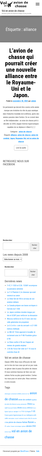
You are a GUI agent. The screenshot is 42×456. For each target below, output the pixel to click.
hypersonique (17, 415)
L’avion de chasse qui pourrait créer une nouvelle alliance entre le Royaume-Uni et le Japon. (21, 73)
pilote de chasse (15, 422)
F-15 (19, 411)
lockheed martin (23, 418)
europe (16, 411)
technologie (18, 426)
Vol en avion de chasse (13, 10)
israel (16, 418)
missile (34, 418)
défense (30, 408)
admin (33, 101)
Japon (12, 138)
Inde (24, 415)
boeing (18, 404)
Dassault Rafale (12, 408)
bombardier (24, 404)
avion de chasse (25, 132)
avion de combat (24, 399)
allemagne (8, 394)
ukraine (29, 426)
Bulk (37, 451)
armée (19, 394)
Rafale (24, 422)
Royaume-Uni (21, 138)
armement (14, 394)
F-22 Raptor (27, 411)
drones (24, 408)
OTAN (6, 422)
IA (22, 415)
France (7, 415)
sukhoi (8, 426)
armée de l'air (25, 394)
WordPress (24, 451)
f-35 (33, 411)
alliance (14, 135)
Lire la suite (21, 148)
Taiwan (13, 426)
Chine (29, 404)
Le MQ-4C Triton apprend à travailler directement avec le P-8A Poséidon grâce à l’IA (22, 335)
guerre (11, 415)
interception (11, 418)
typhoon (24, 426)
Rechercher (7, 240)
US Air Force (8, 432)
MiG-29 (30, 418)
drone (19, 408)
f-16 (22, 411)
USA (34, 426)
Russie (31, 422)
